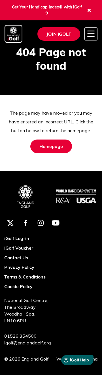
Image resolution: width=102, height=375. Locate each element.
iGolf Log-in (16, 238)
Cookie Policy (18, 286)
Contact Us (16, 257)
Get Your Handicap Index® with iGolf (47, 7)
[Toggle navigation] (91, 34)
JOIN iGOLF (58, 34)
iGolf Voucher (18, 248)
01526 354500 (20, 336)
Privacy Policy (19, 267)
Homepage (51, 146)
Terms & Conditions (25, 277)
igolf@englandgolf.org (27, 343)
